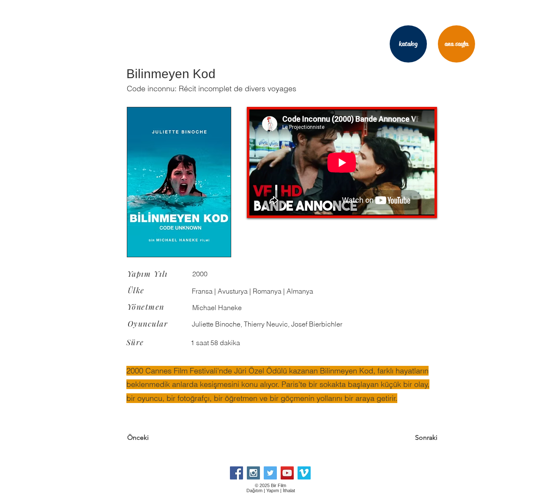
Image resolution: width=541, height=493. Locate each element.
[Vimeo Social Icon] (304, 472)
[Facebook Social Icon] (236, 472)
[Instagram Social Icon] (253, 472)
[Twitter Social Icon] (270, 472)
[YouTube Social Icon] (287, 472)
